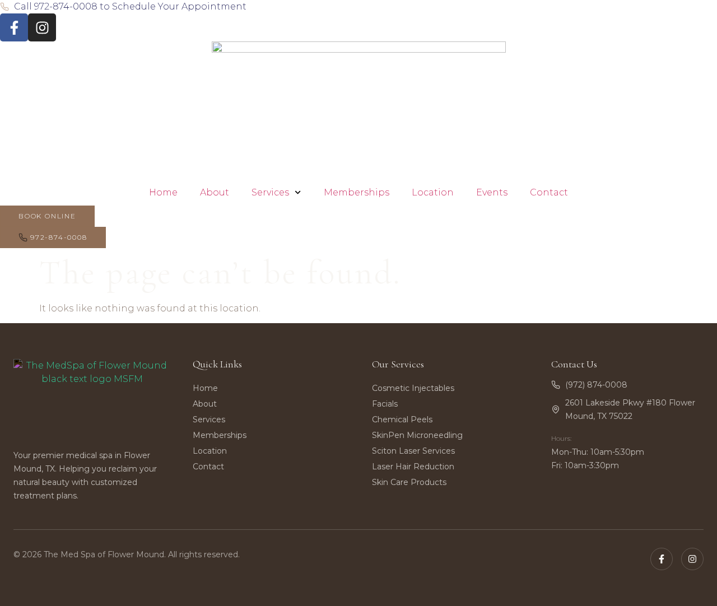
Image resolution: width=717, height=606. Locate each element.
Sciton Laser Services (413, 451)
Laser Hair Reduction (413, 467)
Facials (385, 404)
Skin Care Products (409, 482)
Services (270, 192)
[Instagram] (42, 27)
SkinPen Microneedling (417, 435)
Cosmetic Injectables (413, 388)
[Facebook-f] (14, 27)
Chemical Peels (402, 419)
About (214, 192)
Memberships (356, 192)
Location (433, 192)
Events (492, 192)
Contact (549, 192)
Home (163, 192)
